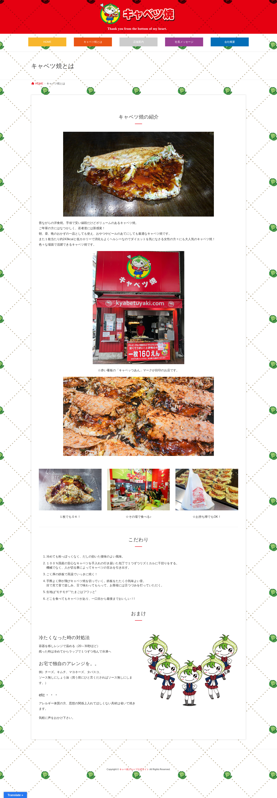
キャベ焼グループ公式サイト (134, 769)
